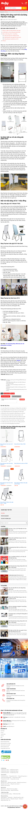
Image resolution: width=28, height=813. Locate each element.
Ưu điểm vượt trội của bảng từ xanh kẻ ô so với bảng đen (12, 23)
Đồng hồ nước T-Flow (5, 783)
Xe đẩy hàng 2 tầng (5, 771)
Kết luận (4, 40)
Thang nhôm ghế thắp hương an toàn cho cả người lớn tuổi (17, 538)
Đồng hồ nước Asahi (12, 782)
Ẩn (16, 28)
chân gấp (12, 393)
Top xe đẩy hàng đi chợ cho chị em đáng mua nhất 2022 (12, 411)
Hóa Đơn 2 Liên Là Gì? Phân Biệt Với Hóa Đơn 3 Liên (17, 529)
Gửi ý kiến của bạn (5, 396)
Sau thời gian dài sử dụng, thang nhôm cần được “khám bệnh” (18, 566)
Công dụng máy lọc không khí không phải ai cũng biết (18, 614)
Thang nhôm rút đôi (16, 777)
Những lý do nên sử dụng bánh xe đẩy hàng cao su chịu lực (13, 413)
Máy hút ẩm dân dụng (5, 790)
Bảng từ (21, 798)
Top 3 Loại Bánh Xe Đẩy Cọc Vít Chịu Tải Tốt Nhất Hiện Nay (17, 557)
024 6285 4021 (11, 717)
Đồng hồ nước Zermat (5, 785)
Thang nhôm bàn (4, 776)
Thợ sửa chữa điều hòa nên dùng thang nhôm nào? (17, 588)
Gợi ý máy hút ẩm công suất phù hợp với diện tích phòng (12, 420)
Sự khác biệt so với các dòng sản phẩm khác (11, 32)
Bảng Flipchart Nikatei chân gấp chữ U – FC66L (6, 503)
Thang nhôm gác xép (22, 776)
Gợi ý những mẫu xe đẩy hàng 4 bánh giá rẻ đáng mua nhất (13, 416)
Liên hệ (2, 735)
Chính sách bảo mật (5, 746)
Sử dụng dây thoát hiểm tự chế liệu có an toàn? (17, 548)
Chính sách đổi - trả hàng (6, 743)
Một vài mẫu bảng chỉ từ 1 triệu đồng (9, 33)
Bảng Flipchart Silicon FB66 (19, 444)
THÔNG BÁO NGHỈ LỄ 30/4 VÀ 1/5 (16, 575)
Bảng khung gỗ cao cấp (18, 797)
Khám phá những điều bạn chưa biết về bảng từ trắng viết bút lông (14, 22)
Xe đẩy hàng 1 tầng (5, 769)
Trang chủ (2, 11)
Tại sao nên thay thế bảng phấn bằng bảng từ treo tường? (13, 25)
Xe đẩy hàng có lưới (14, 772)
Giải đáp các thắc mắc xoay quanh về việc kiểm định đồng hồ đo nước (18, 631)
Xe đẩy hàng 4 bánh (5, 772)
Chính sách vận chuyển (5, 744)
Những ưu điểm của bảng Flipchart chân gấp (11, 30)
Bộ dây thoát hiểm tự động (6, 793)
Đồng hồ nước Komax (21, 782)
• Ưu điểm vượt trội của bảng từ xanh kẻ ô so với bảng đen (15, 385)
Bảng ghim (10, 797)
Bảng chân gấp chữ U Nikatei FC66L (12, 35)
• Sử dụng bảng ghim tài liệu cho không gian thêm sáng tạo (16, 387)
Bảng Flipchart (4, 797)
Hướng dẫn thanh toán (5, 748)
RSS (1, 737)
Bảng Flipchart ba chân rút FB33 (20, 463)
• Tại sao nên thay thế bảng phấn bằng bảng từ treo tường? (16, 390)
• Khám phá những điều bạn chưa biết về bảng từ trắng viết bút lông (16, 383)
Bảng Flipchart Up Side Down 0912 (11, 39)
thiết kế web (14, 805)
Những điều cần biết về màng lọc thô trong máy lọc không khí (13, 409)
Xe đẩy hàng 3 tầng (14, 771)
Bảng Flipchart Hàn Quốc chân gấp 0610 (6, 464)
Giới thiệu (2, 730)
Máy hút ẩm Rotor (14, 790)
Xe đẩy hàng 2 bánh (14, 769)
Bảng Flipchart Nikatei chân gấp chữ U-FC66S (20, 483)
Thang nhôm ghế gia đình (6, 777)
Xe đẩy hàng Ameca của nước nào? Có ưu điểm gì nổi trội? (13, 421)
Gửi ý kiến (22, 399)
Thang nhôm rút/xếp (14, 778)
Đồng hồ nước (4, 782)
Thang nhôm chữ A (13, 776)
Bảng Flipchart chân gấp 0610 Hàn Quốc (13, 37)
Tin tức (6, 11)
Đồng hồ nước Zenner (15, 783)
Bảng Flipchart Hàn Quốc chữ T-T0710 (6, 444)
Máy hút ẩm (3, 788)
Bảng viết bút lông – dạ (5, 800)
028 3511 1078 (11, 724)
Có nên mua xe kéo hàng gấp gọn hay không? (10, 423)
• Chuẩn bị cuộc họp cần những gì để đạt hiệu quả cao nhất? (16, 380)
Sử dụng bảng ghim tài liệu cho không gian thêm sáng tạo (13, 24)
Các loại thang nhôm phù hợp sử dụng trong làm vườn (12, 414)
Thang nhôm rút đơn (5, 778)
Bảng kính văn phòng (5, 798)
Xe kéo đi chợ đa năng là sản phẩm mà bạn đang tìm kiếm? (13, 418)
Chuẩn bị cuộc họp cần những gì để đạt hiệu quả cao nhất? (13, 21)
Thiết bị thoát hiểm (16, 793)
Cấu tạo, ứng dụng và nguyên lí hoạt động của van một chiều (17, 607)
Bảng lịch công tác (14, 798)
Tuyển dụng (3, 734)
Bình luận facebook (16, 396)
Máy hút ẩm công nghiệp (12, 788)
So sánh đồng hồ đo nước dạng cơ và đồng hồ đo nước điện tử (13, 408)
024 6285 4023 (17, 717)
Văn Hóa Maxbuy (5, 515)
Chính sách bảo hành (5, 741)
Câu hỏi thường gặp (6, 518)
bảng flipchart (7, 393)
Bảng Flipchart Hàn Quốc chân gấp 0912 (6, 483)
